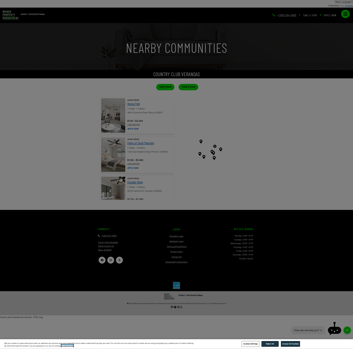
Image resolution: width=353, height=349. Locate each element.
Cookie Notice (67, 346)
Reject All (270, 344)
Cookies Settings (250, 344)
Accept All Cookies (290, 344)
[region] (176, 344)
